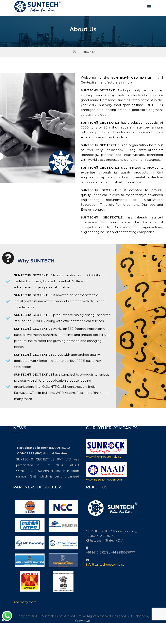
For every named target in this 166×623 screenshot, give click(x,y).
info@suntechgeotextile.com (107, 564)
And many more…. (26, 602)
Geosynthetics (91, 227)
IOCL (45, 387)
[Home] (75, 52)
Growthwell (83, 621)
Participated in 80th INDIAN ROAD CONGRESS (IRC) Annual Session (43, 448)
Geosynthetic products (122, 95)
